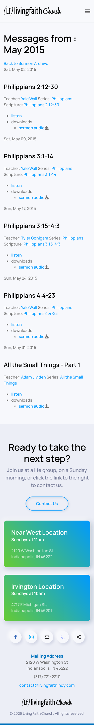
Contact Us (47, 503)
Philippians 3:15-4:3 (42, 244)
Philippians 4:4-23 (41, 313)
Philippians (61, 98)
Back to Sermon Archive (26, 63)
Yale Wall (29, 98)
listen (16, 115)
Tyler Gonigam (34, 238)
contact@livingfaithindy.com (47, 685)
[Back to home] (33, 11)
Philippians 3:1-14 (40, 174)
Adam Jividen (33, 377)
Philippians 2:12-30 (41, 104)
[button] (87, 11)
